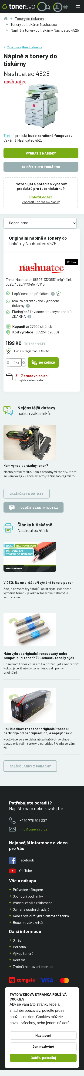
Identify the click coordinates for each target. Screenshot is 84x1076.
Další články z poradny (30, 766)
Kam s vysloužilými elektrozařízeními (41, 916)
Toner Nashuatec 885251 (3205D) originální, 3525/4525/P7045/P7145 (39, 281)
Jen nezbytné (43, 1046)
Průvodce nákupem (28, 889)
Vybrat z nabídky (41, 153)
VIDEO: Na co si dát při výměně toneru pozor (38, 583)
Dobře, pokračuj (43, 1058)
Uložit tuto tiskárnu (41, 167)
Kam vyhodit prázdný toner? (25, 466)
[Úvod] (5, 18)
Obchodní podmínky (28, 896)
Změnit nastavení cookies (33, 966)
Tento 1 (8, 135)
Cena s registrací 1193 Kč (31, 351)
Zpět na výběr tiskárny (24, 47)
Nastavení (43, 1035)
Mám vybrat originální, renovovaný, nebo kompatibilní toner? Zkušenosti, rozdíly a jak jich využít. (38, 656)
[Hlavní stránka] (18, 7)
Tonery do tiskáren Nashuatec (33, 24)
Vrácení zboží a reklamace (32, 902)
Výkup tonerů (23, 953)
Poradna (19, 946)
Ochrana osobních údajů (31, 909)
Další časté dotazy (27, 493)
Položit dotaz (40, 197)
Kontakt (19, 960)
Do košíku (47, 362)
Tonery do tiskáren (29, 18)
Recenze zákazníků (28, 922)
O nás (17, 940)
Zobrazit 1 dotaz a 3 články (41, 202)
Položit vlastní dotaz (38, 508)
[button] (48, 7)
